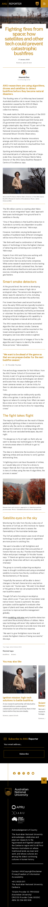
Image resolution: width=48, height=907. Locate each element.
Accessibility (17, 877)
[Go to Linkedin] (28, 773)
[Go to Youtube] (33, 773)
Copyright (28, 871)
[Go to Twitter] (19, 773)
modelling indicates (16, 617)
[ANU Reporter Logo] (12, 4)
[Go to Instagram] (23, 773)
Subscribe (24, 754)
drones (13, 654)
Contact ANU (18, 871)
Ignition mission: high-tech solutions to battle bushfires (18, 699)
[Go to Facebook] (14, 773)
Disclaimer (37, 871)
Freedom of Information (29, 874)
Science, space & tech (24, 63)
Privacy (15, 874)
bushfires (6, 654)
